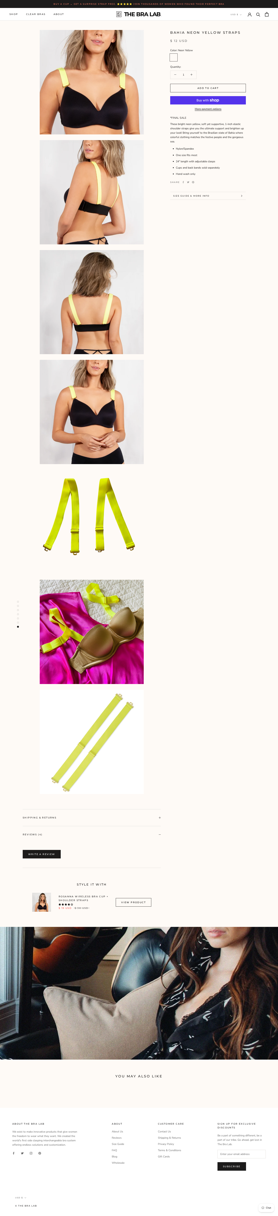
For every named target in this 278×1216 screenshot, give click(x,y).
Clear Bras (36, 14)
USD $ (234, 14)
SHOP (13, 14)
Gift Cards (164, 1156)
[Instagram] (31, 1153)
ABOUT (59, 14)
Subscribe (232, 1166)
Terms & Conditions (169, 1150)
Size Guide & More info (191, 196)
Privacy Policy (166, 1144)
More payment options (208, 109)
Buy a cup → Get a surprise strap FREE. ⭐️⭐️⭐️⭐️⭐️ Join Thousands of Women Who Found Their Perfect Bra (139, 4)
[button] (66, 904)
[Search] (258, 14)
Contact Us (164, 1131)
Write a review (41, 854)
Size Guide (118, 1144)
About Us (117, 1131)
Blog (114, 1156)
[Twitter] (188, 182)
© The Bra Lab (26, 1205)
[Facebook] (183, 182)
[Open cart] (267, 14)
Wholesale (118, 1163)
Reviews (117, 1138)
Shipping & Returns (39, 817)
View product (133, 902)
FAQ (114, 1150)
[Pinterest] (193, 182)
